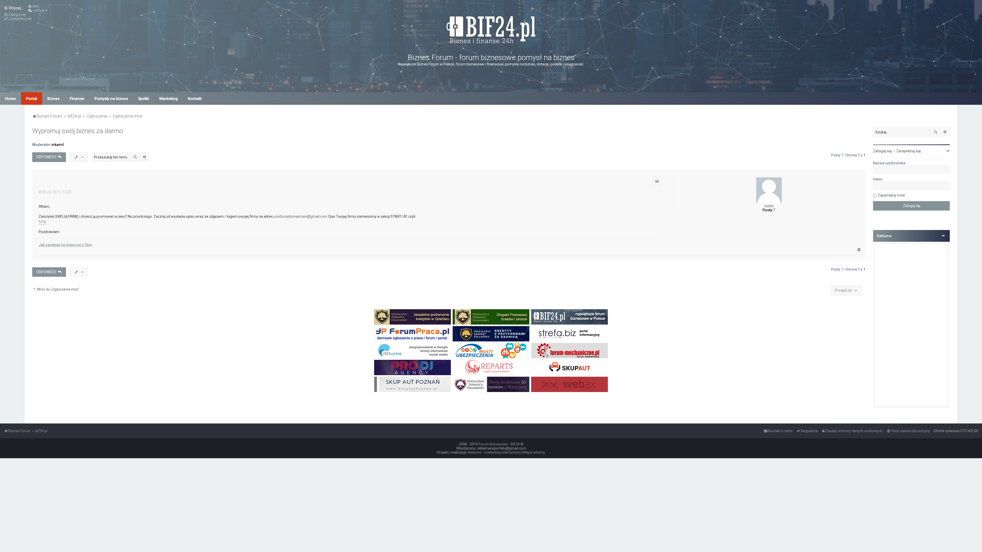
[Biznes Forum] (491, 29)
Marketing (168, 98)
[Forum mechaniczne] (569, 350)
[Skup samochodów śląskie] (569, 367)
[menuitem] (33, 6)
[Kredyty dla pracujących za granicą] (491, 333)
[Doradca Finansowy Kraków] (491, 316)
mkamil (57, 145)
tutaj (42, 221)
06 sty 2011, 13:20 (56, 192)
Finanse (77, 98)
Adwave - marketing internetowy (494, 452)
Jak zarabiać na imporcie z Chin (65, 245)
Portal (31, 98)
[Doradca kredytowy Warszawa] (491, 384)
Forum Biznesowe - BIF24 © (501, 444)
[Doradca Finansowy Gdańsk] (412, 316)
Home (10, 98)
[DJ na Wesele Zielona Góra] (412, 367)
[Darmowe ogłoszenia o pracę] (412, 333)
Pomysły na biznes (111, 98)
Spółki (143, 98)
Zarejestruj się (908, 151)
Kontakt (195, 98)
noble (769, 206)
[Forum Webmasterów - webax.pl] (569, 384)
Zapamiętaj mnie (891, 195)
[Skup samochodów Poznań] (412, 384)
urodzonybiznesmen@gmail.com (300, 216)
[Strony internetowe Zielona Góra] (412, 350)
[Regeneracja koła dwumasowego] (491, 367)
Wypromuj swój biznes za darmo (77, 131)
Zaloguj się (882, 151)
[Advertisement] (911, 324)
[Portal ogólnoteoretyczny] (569, 333)
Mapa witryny (534, 452)
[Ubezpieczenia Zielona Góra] (491, 350)
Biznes (53, 98)
